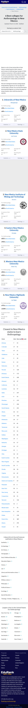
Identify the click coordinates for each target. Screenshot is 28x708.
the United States (9, 108)
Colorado (4, 346)
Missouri (4, 381)
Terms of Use (9, 707)
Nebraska (4, 366)
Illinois (3, 412)
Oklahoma (4, 354)
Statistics (6, 124)
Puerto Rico (5, 519)
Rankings (20, 124)
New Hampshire (6, 511)
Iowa (3, 396)
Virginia (4, 473)
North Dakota (5, 408)
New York (4, 488)
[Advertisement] (14, 51)
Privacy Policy (18, 707)
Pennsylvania (5, 477)
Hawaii (3, 526)
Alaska (3, 523)
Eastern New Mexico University (14, 229)
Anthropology (23, 7)
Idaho (3, 392)
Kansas (3, 362)
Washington (5, 438)
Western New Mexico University (14, 262)
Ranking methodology (8, 701)
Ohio (3, 454)
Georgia (4, 446)
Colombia (17, 660)
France (17, 665)
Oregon (4, 415)
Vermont (4, 500)
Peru (16, 668)
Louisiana (4, 389)
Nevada (4, 369)
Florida (3, 469)
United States (19, 9)
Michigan (4, 450)
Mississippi (5, 404)
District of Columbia (7, 480)
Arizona (4, 343)
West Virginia (5, 461)
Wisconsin (4, 431)
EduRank (21, 23)
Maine (3, 515)
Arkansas (4, 373)
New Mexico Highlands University (14, 296)
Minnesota (4, 419)
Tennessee (4, 427)
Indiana (4, 435)
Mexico (17, 658)
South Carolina (5, 458)
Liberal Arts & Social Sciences (9, 7)
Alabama (4, 423)
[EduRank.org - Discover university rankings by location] (5, 2)
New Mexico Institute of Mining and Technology (14, 195)
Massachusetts (6, 503)
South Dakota (5, 377)
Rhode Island (5, 507)
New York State (5, 658)
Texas (3, 350)
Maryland (4, 484)
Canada (17, 655)
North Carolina (6, 465)
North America (10, 9)
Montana (4, 400)
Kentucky (4, 442)
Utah (3, 358)
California (4, 385)
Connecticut (5, 496)
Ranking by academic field (14, 28)
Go (25, 31)
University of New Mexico (14, 100)
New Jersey (5, 492)
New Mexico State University (14, 132)
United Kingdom (19, 663)
